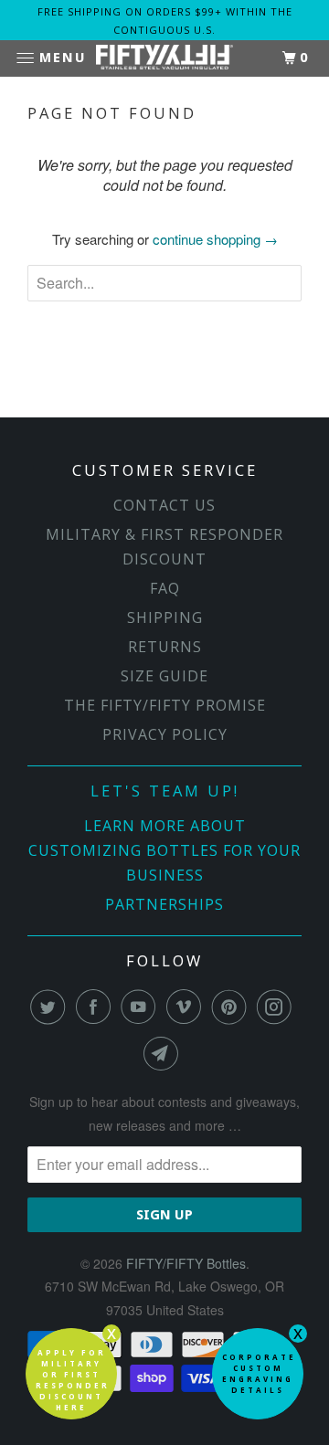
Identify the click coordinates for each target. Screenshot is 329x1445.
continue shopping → (215, 238)
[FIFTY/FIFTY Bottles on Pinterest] (233, 1006)
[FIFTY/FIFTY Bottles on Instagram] (278, 1006)
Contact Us (164, 505)
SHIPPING (165, 617)
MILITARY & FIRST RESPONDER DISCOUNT (164, 546)
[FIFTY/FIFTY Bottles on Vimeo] (187, 1006)
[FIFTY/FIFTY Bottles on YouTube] (142, 1006)
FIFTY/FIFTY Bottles (186, 1263)
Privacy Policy (165, 734)
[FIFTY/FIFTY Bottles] (164, 58)
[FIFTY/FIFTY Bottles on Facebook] (97, 1006)
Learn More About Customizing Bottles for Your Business (164, 850)
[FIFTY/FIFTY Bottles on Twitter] (51, 1006)
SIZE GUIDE (164, 676)
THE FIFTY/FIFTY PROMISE (165, 705)
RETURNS (165, 647)
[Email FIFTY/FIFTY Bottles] (164, 1053)
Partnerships (164, 904)
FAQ (165, 588)
